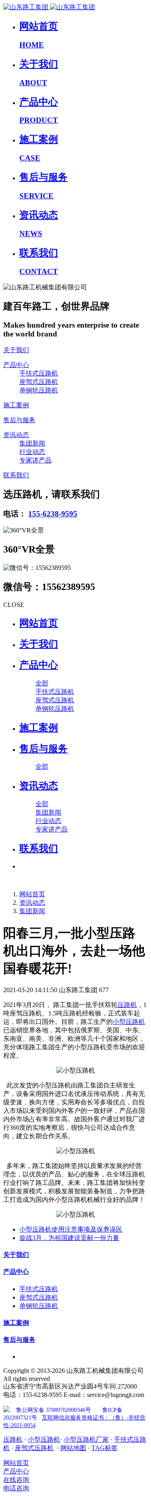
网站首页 (38, 623)
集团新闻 (32, 911)
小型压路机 (129, 1021)
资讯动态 (32, 902)
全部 (41, 683)
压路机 (127, 1004)
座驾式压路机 (34, 1447)
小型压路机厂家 (86, 1439)
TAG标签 (104, 1447)
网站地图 (73, 1447)
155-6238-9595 (52, 514)
